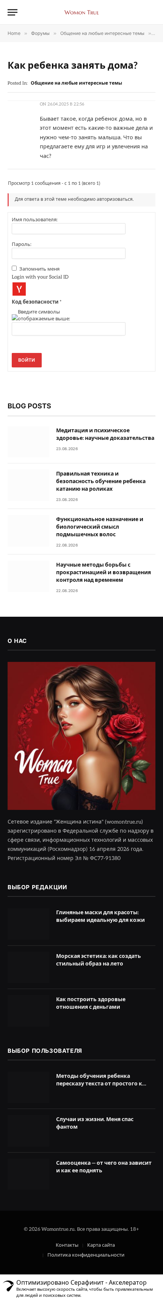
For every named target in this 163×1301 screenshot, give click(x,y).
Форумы (40, 33)
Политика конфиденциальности (85, 1255)
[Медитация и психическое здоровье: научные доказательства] (28, 442)
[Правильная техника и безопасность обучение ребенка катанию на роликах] (28, 485)
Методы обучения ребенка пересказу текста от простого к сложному (99, 1084)
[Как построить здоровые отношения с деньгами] (28, 1011)
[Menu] (12, 12)
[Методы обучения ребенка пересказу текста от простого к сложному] (28, 1087)
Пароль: (21, 244)
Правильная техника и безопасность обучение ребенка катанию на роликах (101, 481)
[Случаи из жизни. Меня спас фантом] (28, 1131)
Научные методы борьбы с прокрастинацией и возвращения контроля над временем (103, 572)
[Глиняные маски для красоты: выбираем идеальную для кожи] (28, 924)
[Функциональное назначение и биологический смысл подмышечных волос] (28, 531)
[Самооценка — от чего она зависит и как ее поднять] (28, 1174)
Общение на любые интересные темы (102, 33)
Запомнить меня (39, 269)
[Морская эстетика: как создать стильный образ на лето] (28, 967)
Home (14, 33)
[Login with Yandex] (19, 289)
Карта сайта (101, 1245)
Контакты (67, 1245)
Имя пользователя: (35, 220)
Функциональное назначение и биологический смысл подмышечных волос (99, 527)
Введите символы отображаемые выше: (44, 315)
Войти (26, 360)
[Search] (152, 12)
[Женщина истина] (81, 12)
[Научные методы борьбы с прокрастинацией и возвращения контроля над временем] (28, 576)
